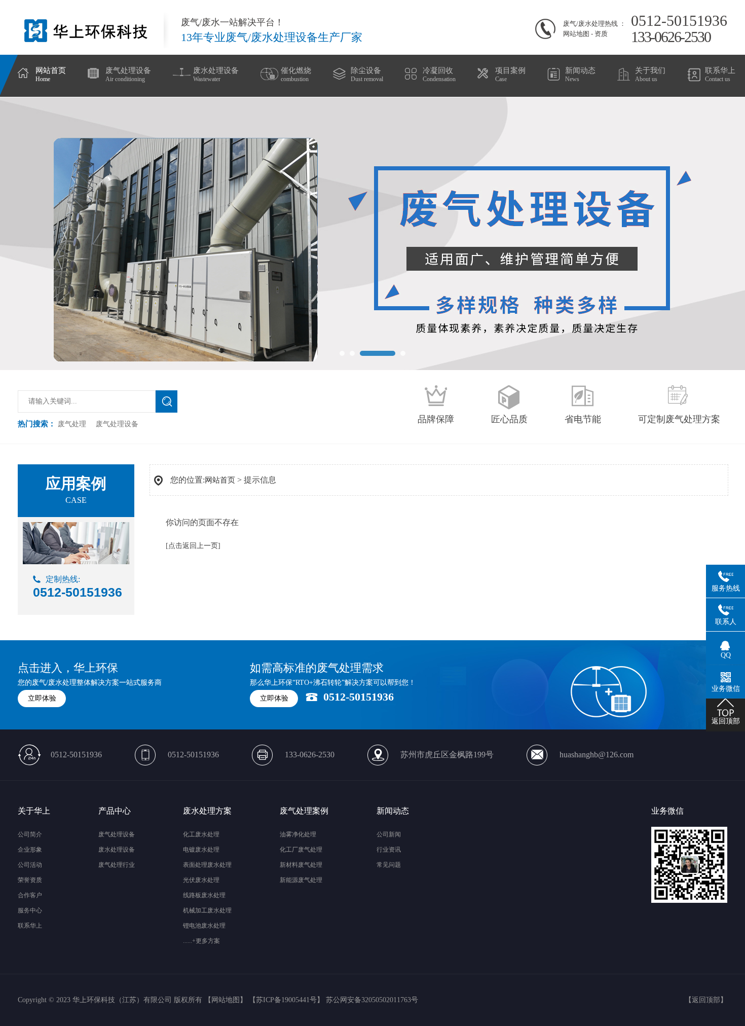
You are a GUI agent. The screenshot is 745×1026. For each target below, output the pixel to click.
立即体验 (42, 698)
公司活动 (30, 864)
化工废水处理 (201, 834)
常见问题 (389, 864)
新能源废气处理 (301, 880)
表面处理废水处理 (207, 864)
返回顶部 (706, 1000)
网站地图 (576, 34)
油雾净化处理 (298, 834)
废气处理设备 (117, 424)
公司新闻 (389, 834)
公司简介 (30, 834)
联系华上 (30, 925)
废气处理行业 (116, 864)
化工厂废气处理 (301, 849)
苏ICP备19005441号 (286, 1000)
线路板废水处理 (204, 895)
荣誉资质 (30, 880)
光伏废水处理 (201, 880)
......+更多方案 (201, 940)
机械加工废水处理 (207, 910)
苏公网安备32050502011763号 (372, 1000)
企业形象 (30, 849)
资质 (601, 34)
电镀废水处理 (201, 849)
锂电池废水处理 (204, 925)
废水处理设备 (116, 849)
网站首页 (220, 480)
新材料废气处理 (301, 864)
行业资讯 (389, 849)
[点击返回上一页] (193, 545)
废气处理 (72, 424)
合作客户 (30, 895)
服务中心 (30, 910)
